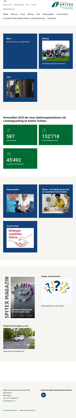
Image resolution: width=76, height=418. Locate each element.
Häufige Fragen (19, 5)
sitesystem (32, 410)
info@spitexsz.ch (9, 401)
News (22, 14)
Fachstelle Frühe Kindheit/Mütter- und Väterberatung (24, 18)
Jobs (38, 14)
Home (5, 14)
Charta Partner (62, 14)
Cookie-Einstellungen (10, 410)
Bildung (30, 14)
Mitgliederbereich (9, 9)
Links (27, 5)
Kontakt (33, 5)
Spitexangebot (48, 14)
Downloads (52, 18)
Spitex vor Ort (7, 5)
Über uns (14, 14)
